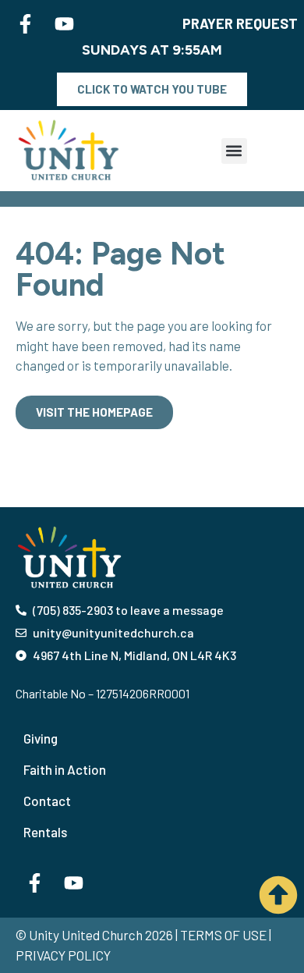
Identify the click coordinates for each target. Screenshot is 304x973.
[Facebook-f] (25, 23)
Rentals (45, 832)
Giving (40, 738)
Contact (47, 800)
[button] (234, 151)
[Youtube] (64, 23)
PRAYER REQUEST (240, 23)
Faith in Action (64, 769)
